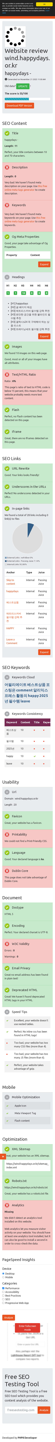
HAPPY (10, 628)
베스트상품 (12, 602)
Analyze (8, 1317)
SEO (7, 1299)
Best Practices (13, 1295)
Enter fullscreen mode (27, 1328)
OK (44, 4)
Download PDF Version (19, 105)
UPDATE (23, 86)
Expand (44, 264)
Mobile (9, 1277)
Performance (12, 1288)
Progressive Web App (17, 1303)
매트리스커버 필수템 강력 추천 (14, 617)
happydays (12, 591)
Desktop (10, 1273)
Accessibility (12, 1292)
